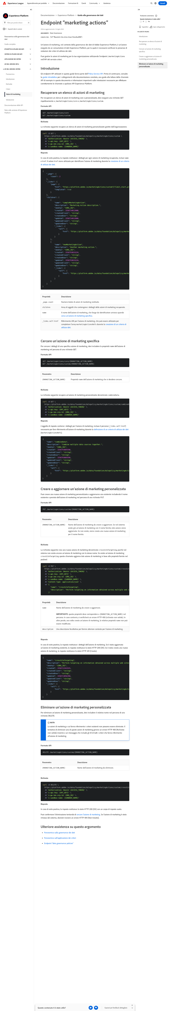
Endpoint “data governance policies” (58, 843)
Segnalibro (145, 27)
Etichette (9, 84)
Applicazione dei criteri (12, 59)
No (149, 21)
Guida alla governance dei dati (90, 15)
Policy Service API (95, 73)
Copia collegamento (159, 27)
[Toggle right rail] (139, 9)
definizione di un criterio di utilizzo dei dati (111, 429)
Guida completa (10, 44)
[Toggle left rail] (31, 9)
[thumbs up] (91, 1008)
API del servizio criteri (12, 69)
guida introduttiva (50, 77)
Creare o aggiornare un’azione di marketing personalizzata (150, 57)
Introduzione (10, 79)
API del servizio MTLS (11, 64)
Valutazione (10, 100)
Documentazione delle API (13, 105)
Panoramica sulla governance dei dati (59, 832)
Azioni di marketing (13, 94)
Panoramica (10, 74)
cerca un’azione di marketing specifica (76, 316)
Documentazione (48, 15)
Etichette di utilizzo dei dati (14, 49)
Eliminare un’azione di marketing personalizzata (151, 65)
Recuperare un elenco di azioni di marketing (150, 42)
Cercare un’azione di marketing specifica (150, 50)
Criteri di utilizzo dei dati (13, 54)
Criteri (8, 89)
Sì (143, 21)
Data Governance (56, 33)
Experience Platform (66, 15)
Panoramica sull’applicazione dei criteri (60, 838)
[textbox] (17, 22)
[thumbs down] (96, 1008)
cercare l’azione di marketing (88, 814)
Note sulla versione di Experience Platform (15, 111)
